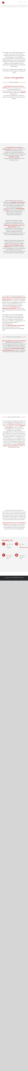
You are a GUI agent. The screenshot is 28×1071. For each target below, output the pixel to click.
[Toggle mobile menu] (25, 2)
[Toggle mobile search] (22, 2)
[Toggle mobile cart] (19, 2)
